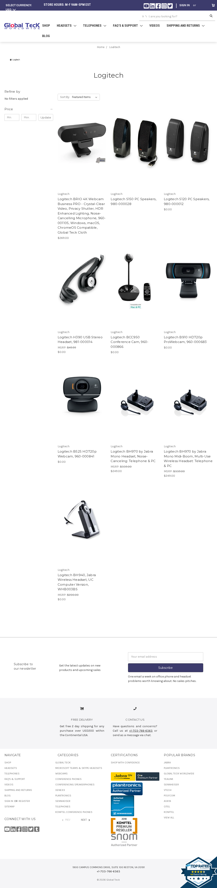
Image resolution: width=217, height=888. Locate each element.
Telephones (11, 773)
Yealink (168, 779)
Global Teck (63, 762)
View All (169, 817)
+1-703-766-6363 (141, 730)
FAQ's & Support (14, 779)
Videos (154, 26)
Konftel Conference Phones (73, 812)
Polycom (169, 795)
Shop (46, 26)
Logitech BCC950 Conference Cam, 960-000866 (129, 342)
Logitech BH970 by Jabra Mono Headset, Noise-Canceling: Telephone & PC (133, 456)
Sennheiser (62, 801)
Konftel (169, 812)
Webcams (61, 773)
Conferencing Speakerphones (75, 784)
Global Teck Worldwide (179, 773)
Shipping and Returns (18, 790)
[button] (28, 109)
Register (186, 15)
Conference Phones (68, 779)
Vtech (167, 790)
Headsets (10, 768)
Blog (46, 36)
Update (45, 117)
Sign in (184, 5)
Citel (167, 806)
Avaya (167, 801)
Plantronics (63, 795)
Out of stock (82, 146)
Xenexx (60, 790)
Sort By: (65, 97)
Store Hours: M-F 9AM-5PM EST (67, 5)
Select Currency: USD (19, 7)
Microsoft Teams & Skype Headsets (78, 768)
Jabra (167, 762)
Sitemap (9, 806)
